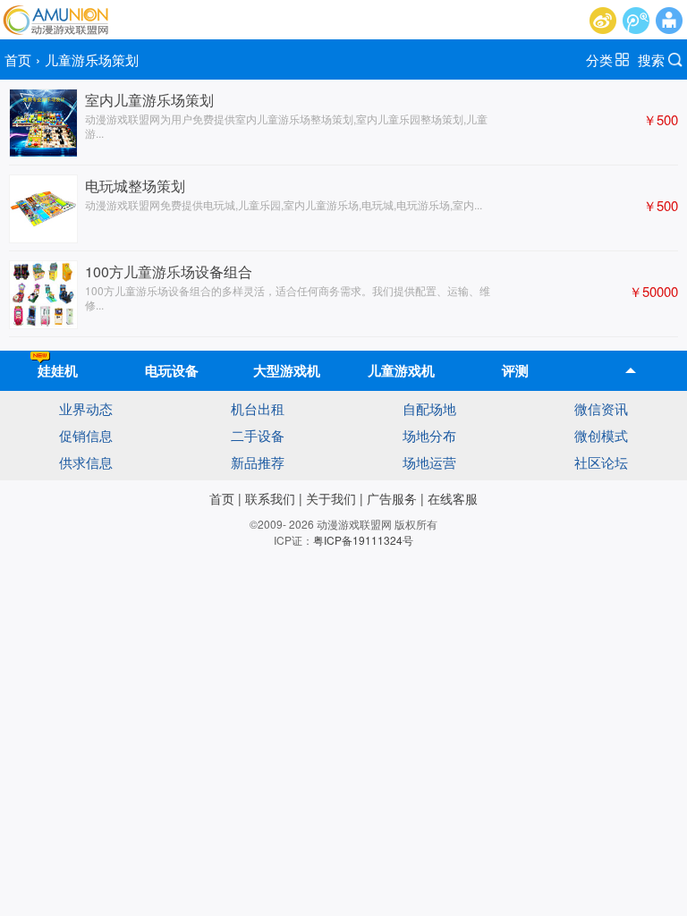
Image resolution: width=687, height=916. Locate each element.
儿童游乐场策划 (92, 59)
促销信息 (86, 435)
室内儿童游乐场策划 (149, 99)
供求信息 (86, 462)
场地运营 (429, 462)
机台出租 (257, 408)
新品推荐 (257, 462)
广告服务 (392, 498)
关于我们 (331, 498)
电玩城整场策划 (135, 185)
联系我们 (270, 498)
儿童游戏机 (401, 370)
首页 (17, 59)
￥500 (660, 119)
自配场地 (429, 408)
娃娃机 (58, 370)
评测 (515, 370)
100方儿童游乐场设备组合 (168, 271)
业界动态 (86, 408)
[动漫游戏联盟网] (54, 19)
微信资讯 (601, 408)
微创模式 (601, 435)
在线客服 (453, 498)
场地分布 (429, 435)
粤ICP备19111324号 (363, 539)
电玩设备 (172, 370)
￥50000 (653, 291)
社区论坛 (601, 462)
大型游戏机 (286, 370)
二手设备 (257, 435)
